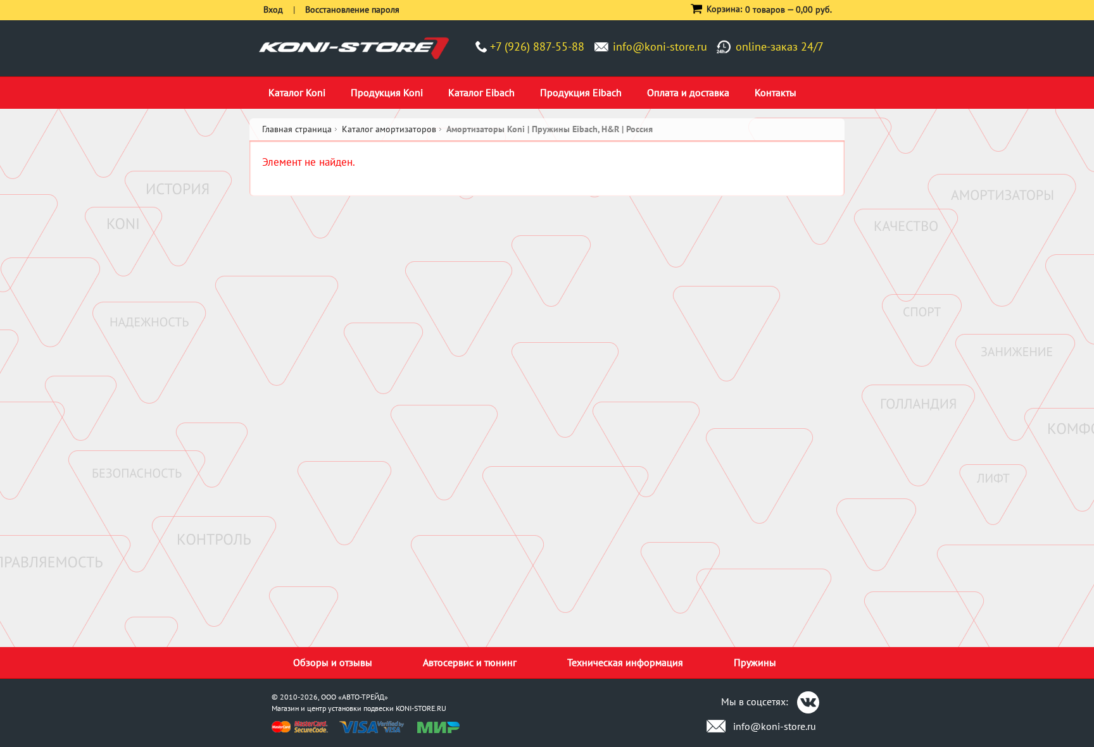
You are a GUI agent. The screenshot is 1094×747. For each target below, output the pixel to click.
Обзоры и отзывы (332, 662)
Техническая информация (625, 662)
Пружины (755, 662)
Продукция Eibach (581, 92)
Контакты (775, 92)
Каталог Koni (296, 92)
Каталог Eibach (481, 92)
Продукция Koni (387, 92)
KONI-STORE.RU (421, 708)
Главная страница (297, 129)
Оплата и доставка (688, 92)
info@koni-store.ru (660, 46)
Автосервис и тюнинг (470, 662)
